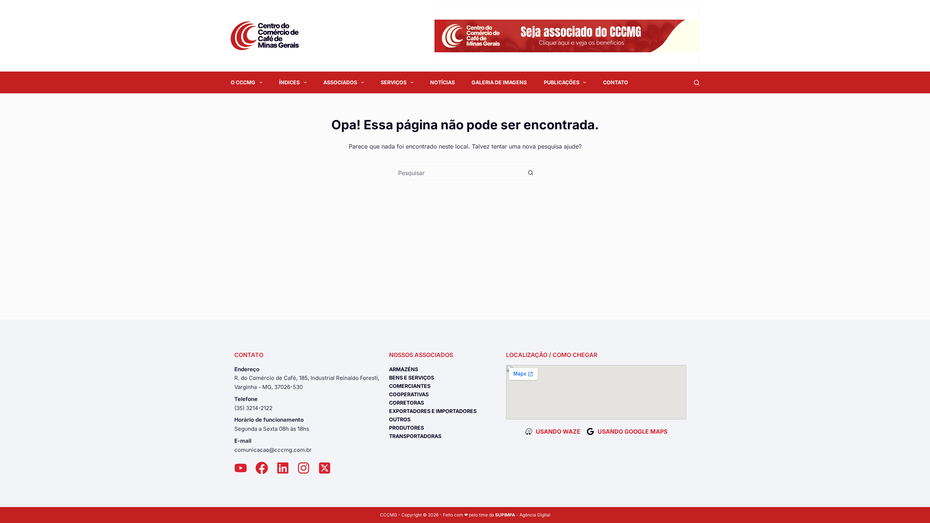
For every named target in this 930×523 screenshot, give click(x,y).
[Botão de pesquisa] (530, 173)
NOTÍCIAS (442, 82)
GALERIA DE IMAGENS (499, 82)
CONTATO (615, 82)
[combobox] (458, 173)
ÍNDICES (289, 82)
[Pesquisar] (696, 82)
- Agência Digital (522, 515)
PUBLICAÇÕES (561, 82)
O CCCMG (243, 82)
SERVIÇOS (394, 82)
